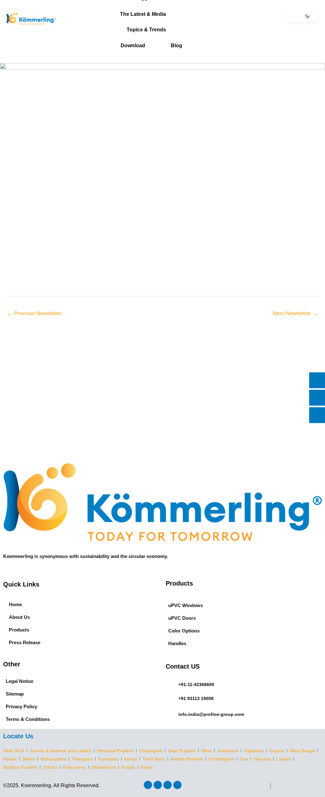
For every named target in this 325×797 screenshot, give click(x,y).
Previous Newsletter (34, 313)
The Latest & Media (143, 14)
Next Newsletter (295, 313)
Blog (176, 45)
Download (133, 45)
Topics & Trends (146, 29)
